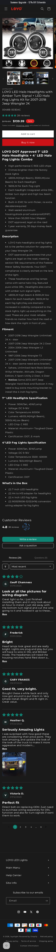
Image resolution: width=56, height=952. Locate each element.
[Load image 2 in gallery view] (28, 78)
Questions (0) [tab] (40, 558)
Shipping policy (46, 941)
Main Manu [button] (13, 867)
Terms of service (28, 941)
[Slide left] (3, 78)
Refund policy (46, 936)
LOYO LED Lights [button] (17, 860)
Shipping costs (22, 125)
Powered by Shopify (28, 936)
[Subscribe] (46, 900)
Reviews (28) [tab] (15, 558)
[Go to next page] (46, 827)
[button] (6, 9)
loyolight (14, 936)
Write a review (28, 539)
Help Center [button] (14, 875)
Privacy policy (12, 941)
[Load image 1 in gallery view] (13, 78)
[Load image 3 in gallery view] (42, 78)
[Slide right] (52, 78)
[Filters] (5, 566)
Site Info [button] (11, 882)
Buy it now (28, 142)
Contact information (29, 946)
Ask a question (28, 545)
